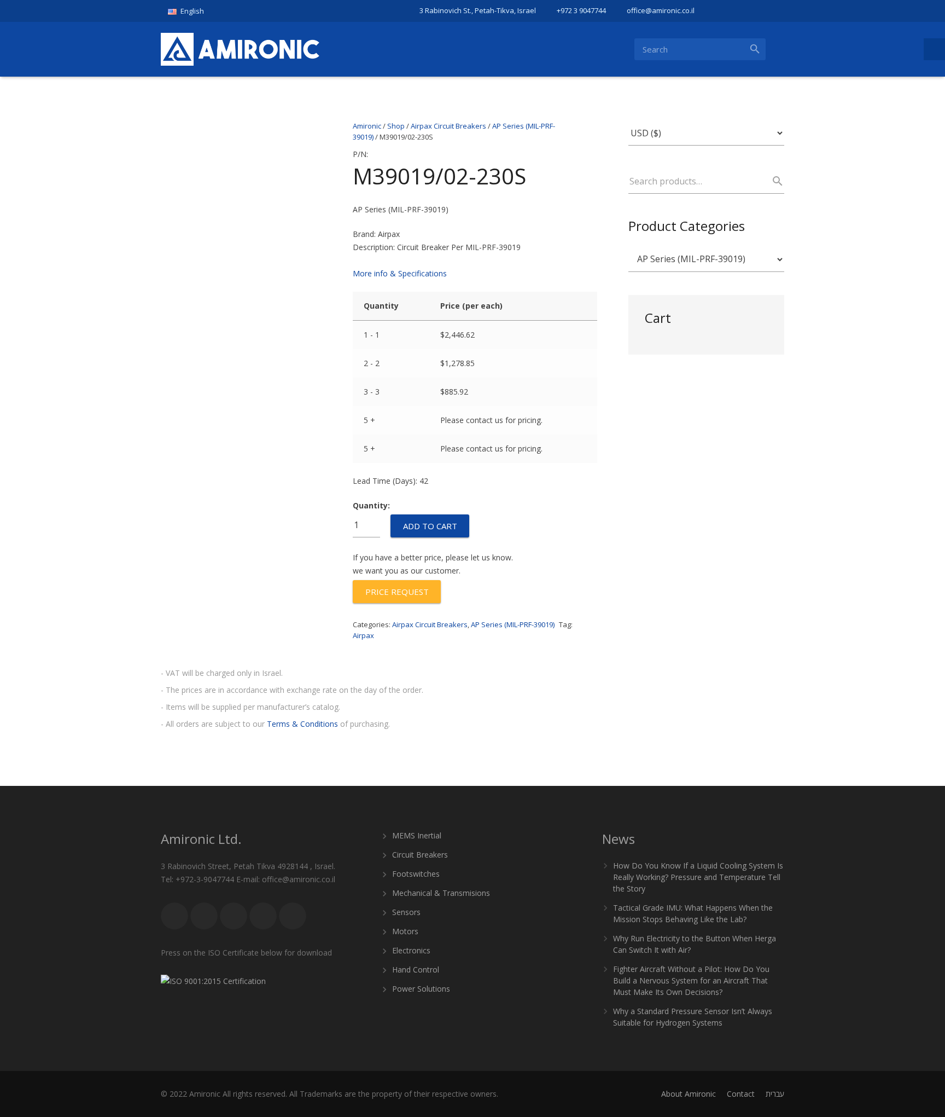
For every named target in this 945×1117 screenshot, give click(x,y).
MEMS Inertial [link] (416, 835)
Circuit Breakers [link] (420, 854)
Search (772, 181)
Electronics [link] (411, 950)
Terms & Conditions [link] (302, 724)
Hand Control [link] (415, 969)
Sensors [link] (406, 912)
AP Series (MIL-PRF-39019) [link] (513, 624)
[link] (190, 11)
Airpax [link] (363, 635)
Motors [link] (405, 931)
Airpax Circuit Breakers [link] (430, 624)
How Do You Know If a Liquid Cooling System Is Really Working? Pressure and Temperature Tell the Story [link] (698, 877)
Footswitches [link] (416, 874)
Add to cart (430, 525)
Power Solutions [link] (421, 988)
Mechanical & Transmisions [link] (441, 893)
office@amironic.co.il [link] (661, 10)
